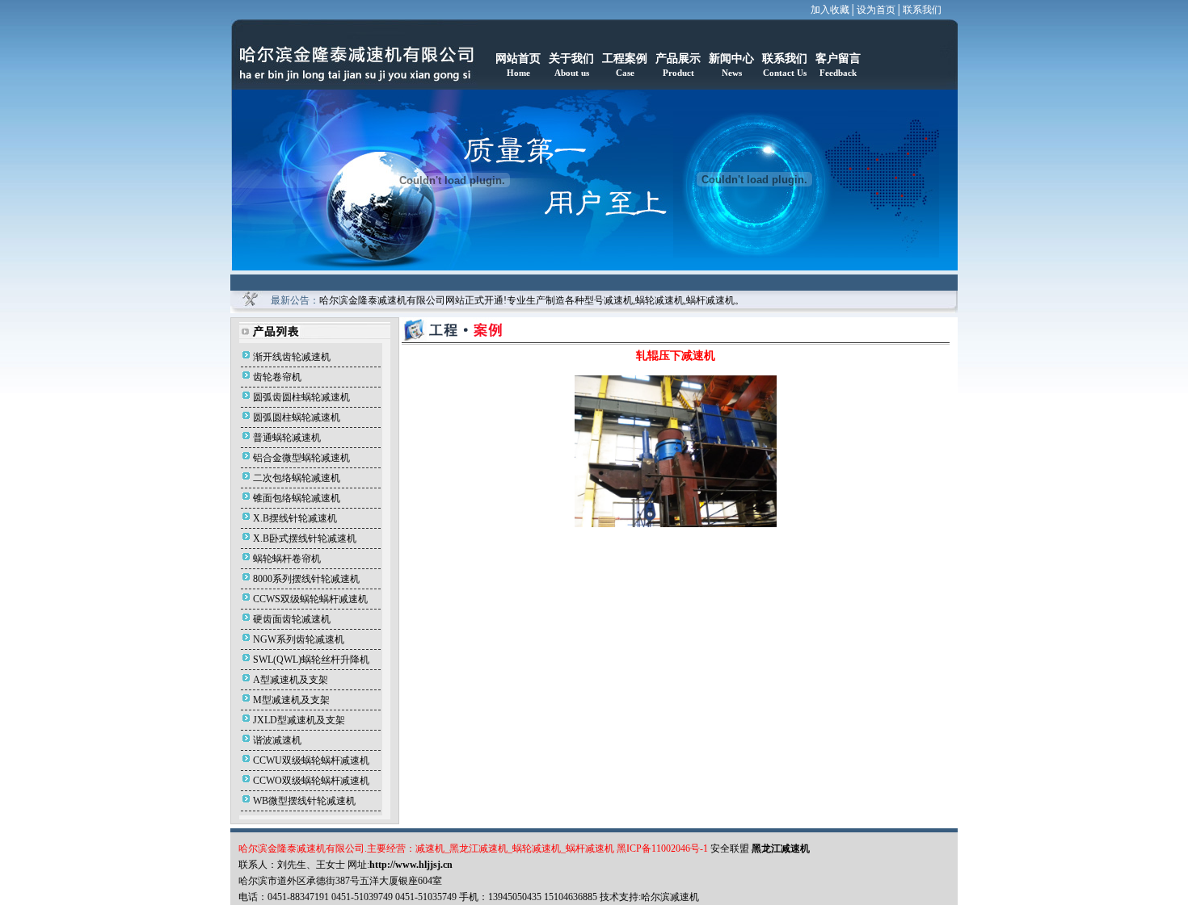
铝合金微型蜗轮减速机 (301, 457)
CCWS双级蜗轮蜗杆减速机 (310, 599)
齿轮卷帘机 (277, 377)
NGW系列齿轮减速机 (298, 639)
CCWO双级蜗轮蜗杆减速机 (311, 780)
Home (518, 73)
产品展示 (678, 58)
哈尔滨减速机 (670, 897)
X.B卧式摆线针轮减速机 (304, 538)
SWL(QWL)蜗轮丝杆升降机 (311, 659)
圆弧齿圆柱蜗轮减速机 (301, 397)
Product (678, 73)
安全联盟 (731, 848)
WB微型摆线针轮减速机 (304, 801)
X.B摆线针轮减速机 (295, 518)
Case (625, 73)
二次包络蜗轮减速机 (296, 478)
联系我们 (922, 9)
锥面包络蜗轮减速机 (296, 498)
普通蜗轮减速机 (287, 437)
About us (571, 73)
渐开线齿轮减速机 (292, 356)
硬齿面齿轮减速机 (292, 619)
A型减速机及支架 (290, 679)
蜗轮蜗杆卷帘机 (287, 558)
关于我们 (571, 58)
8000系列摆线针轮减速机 (306, 578)
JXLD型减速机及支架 (299, 720)
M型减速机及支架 (291, 700)
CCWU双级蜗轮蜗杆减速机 (311, 760)
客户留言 (838, 58)
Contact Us (785, 73)
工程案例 (624, 58)
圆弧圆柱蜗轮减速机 (296, 417)
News (732, 73)
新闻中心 (731, 58)
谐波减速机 (277, 740)
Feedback (838, 73)
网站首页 (518, 58)
